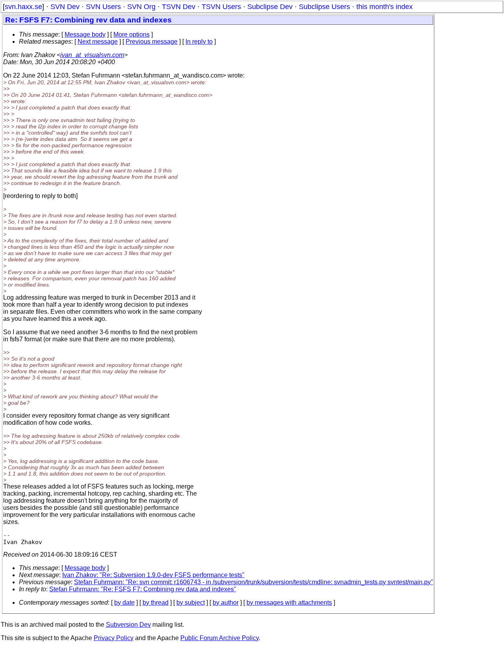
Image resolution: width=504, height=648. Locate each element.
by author (226, 602)
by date (124, 602)
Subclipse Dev (270, 7)
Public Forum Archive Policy (219, 638)
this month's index (384, 7)
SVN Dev (65, 7)
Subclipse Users (324, 7)
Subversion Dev (128, 624)
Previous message (152, 41)
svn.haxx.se (23, 7)
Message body (85, 34)
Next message (98, 41)
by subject (190, 602)
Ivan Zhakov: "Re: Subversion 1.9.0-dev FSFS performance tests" (153, 575)
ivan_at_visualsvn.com (92, 55)
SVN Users (103, 7)
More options (131, 34)
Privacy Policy (113, 638)
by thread (156, 602)
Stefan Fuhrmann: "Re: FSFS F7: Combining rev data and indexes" (142, 589)
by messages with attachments (289, 602)
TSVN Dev (178, 7)
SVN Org (141, 7)
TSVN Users (221, 7)
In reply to (199, 41)
